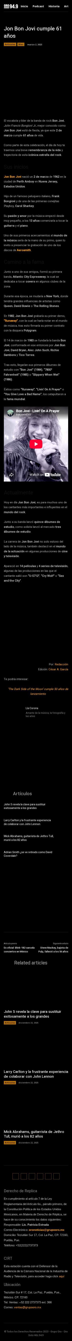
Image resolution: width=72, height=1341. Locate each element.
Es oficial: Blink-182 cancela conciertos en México (19, 949)
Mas (20, 44)
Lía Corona (32, 708)
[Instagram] (27, 721)
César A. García (58, 669)
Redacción (61, 664)
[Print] (67, 106)
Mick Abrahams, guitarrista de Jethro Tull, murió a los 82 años (29, 838)
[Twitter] (32, 106)
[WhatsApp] (50, 106)
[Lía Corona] (13, 715)
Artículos (10, 44)
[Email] (58, 106)
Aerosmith (24, 250)
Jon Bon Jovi (12, 177)
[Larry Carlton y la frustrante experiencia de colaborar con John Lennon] (62, 823)
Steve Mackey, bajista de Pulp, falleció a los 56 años (53, 949)
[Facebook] (23, 106)
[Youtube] (56, 1176)
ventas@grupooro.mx (27, 1307)
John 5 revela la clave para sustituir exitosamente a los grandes (25, 806)
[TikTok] (32, 1176)
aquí (61, 1276)
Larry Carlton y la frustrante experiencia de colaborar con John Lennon (27, 822)
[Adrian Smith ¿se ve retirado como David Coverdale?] (62, 855)
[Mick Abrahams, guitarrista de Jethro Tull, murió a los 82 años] (62, 839)
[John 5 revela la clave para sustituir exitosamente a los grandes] (62, 807)
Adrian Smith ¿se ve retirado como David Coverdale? (28, 854)
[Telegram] (41, 106)
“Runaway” (11, 321)
